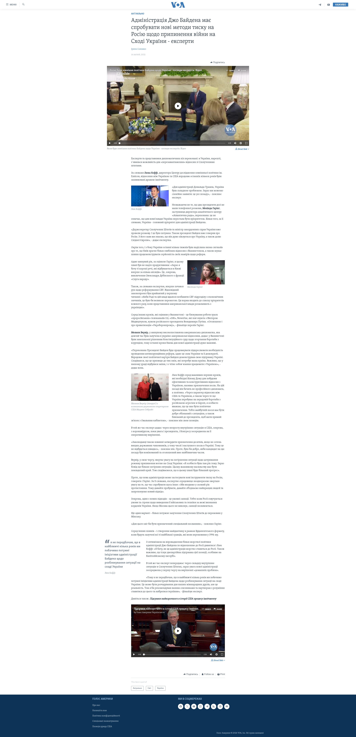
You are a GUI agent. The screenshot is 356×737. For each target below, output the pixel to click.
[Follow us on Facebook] (180, 706)
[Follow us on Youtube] (193, 706)
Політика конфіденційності (106, 716)
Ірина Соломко (138, 49)
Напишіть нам (99, 710)
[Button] (217, 62)
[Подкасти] (220, 706)
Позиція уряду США (102, 726)
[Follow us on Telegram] (207, 706)
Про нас (96, 705)
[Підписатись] (226, 706)
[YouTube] (328, 5)
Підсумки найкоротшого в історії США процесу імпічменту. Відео (172, 609)
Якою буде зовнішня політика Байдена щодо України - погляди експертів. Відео (156, 70)
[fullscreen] (246, 143)
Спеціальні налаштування (105, 721)
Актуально (137, 14)
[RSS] (213, 706)
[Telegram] (320, 5)
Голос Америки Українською (150, 612)
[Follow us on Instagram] (200, 706)
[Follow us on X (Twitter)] (187, 706)
